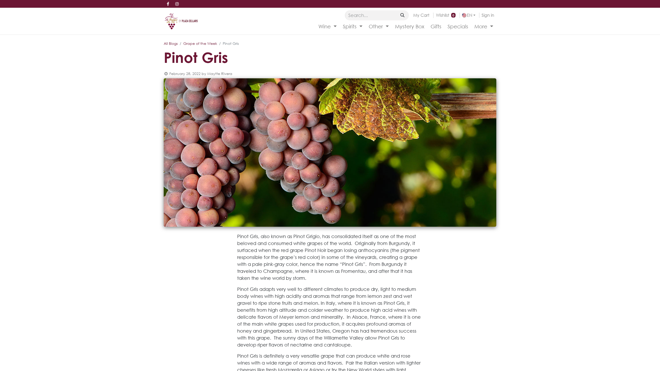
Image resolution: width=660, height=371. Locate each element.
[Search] (402, 15)
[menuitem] (327, 26)
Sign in (488, 15)
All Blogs (171, 43)
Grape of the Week (200, 43)
